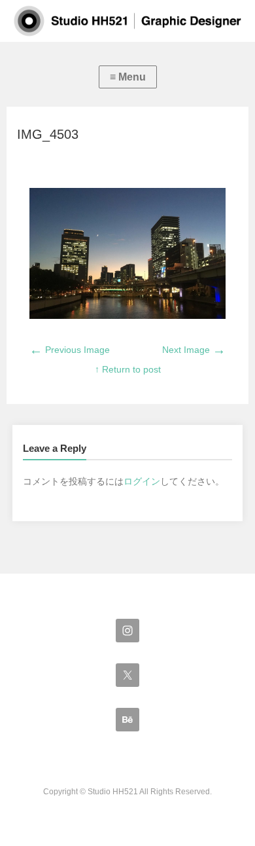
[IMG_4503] (127, 315)
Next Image (194, 349)
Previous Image (69, 349)
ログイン (142, 481)
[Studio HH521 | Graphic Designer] (127, 21)
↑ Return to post (128, 369)
